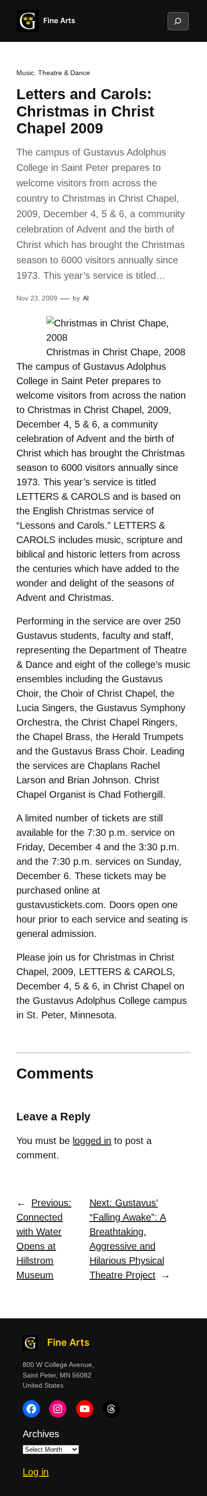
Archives (41, 1434)
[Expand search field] (177, 21)
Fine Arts (59, 20)
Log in (36, 1472)
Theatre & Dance (64, 73)
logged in (92, 1140)
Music (25, 73)
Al (86, 298)
